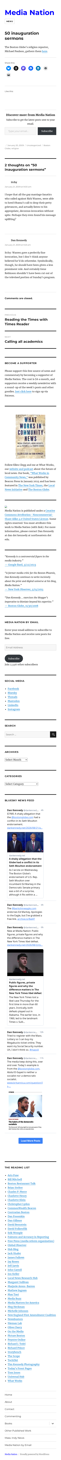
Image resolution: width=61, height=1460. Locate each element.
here (44, 51)
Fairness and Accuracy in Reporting (28, 1236)
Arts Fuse (13, 1175)
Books (8, 1423)
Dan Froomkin (16, 1216)
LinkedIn (13, 705)
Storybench (14, 1352)
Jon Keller (13, 1273)
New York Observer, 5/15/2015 (25, 589)
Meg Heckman (16, 1306)
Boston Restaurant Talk (22, 1183)
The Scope (14, 1356)
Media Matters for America (23, 1302)
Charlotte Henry (17, 1195)
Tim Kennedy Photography (24, 1364)
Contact (9, 1409)
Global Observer (17, 1245)
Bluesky (12, 692)
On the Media (16, 1331)
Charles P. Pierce (17, 1191)
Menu (9, 21)
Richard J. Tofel (16, 1343)
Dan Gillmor (15, 1220)
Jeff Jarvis (13, 1265)
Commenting (13, 1416)
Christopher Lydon (19, 1204)
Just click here (23, 391)
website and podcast (21, 468)
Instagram (14, 709)
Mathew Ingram (17, 1290)
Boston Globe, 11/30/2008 (23, 605)
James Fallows (16, 1257)
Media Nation (29, 12)
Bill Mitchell (15, 1179)
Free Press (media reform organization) (31, 1241)
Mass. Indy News (14, 1438)
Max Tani (13, 1294)
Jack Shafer (14, 1253)
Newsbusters (15, 1319)
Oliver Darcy (15, 1327)
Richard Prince (16, 1347)
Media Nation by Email (18, 1445)
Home (8, 1394)
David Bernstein (17, 1224)
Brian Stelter (15, 1187)
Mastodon (14, 701)
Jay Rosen (13, 1261)
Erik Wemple (15, 1232)
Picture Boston (16, 1335)
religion (15, 148)
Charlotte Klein (17, 1199)
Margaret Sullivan (18, 1282)
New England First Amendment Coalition (32, 1315)
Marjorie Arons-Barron (21, 1286)
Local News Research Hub (23, 1278)
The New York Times (30, 485)
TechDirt (13, 1360)
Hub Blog (13, 1249)
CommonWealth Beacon (22, 1208)
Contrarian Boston (18, 1212)
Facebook (13, 688)
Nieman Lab (15, 1323)
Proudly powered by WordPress (34, 1454)
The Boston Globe (38, 489)
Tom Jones (14, 1372)
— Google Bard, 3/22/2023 (20, 564)
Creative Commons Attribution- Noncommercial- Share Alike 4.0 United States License (30, 514)
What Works (15, 1380)
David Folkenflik (17, 1228)
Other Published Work (18, 1430)
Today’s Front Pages (20, 1368)
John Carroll (15, 1269)
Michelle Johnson (18, 1310)
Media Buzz (14, 1298)
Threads (12, 696)
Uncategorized (34, 145)
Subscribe (47, 131)
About (8, 1402)
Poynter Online (16, 1339)
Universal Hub (16, 1376)
